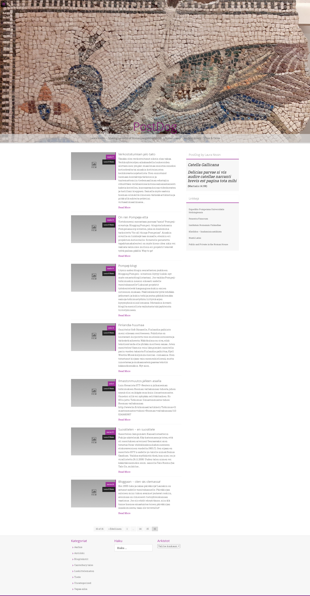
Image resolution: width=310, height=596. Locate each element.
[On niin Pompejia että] (93, 228)
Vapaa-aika (80, 589)
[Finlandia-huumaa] (93, 336)
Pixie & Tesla (212, 138)
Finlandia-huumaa (131, 325)
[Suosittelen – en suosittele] (93, 441)
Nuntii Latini (195, 237)
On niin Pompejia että (133, 217)
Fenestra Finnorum (198, 218)
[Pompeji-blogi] (93, 277)
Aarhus (78, 547)
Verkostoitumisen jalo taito (136, 154)
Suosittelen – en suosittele (136, 429)
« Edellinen (115, 528)
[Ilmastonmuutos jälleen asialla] (93, 392)
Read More (124, 207)
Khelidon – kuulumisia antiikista (205, 231)
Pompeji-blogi (127, 266)
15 (147, 528)
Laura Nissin (97, 138)
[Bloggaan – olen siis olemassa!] (93, 493)
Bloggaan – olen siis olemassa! (139, 482)
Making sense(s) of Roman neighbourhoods (135, 138)
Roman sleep (173, 138)
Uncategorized (82, 583)
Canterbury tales (83, 565)
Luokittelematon (84, 571)
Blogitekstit (81, 559)
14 (140, 528)
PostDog (155, 126)
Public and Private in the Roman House (208, 244)
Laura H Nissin (109, 162)
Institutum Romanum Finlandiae (205, 225)
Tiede (77, 577)
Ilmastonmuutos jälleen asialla (139, 381)
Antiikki (79, 553)
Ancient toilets (192, 138)
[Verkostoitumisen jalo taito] (93, 165)
